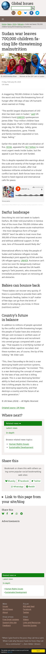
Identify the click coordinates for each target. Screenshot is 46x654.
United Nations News (7, 204)
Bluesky (11, 481)
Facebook (24, 481)
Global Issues (22, 3)
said (33, 114)
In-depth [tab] (10, 432)
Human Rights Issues (19, 444)
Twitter (37, 481)
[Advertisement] (23, 546)
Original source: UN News (13, 407)
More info (9, 652)
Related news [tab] (12, 423)
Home (4, 24)
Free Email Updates (11, 619)
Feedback (7, 625)
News (9, 24)
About (5, 612)
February (21, 24)
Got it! (38, 651)
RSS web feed (28, 606)
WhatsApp (18, 486)
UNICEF (20, 117)
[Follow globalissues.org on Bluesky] (25, 13)
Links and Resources (31, 622)
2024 (14, 24)
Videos (26, 619)
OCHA (9, 147)
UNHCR (24, 260)
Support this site (10, 622)
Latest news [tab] (11, 428)
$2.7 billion (30, 147)
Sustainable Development (21, 447)
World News (8, 609)
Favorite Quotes (30, 625)
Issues (5, 606)
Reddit (31, 486)
